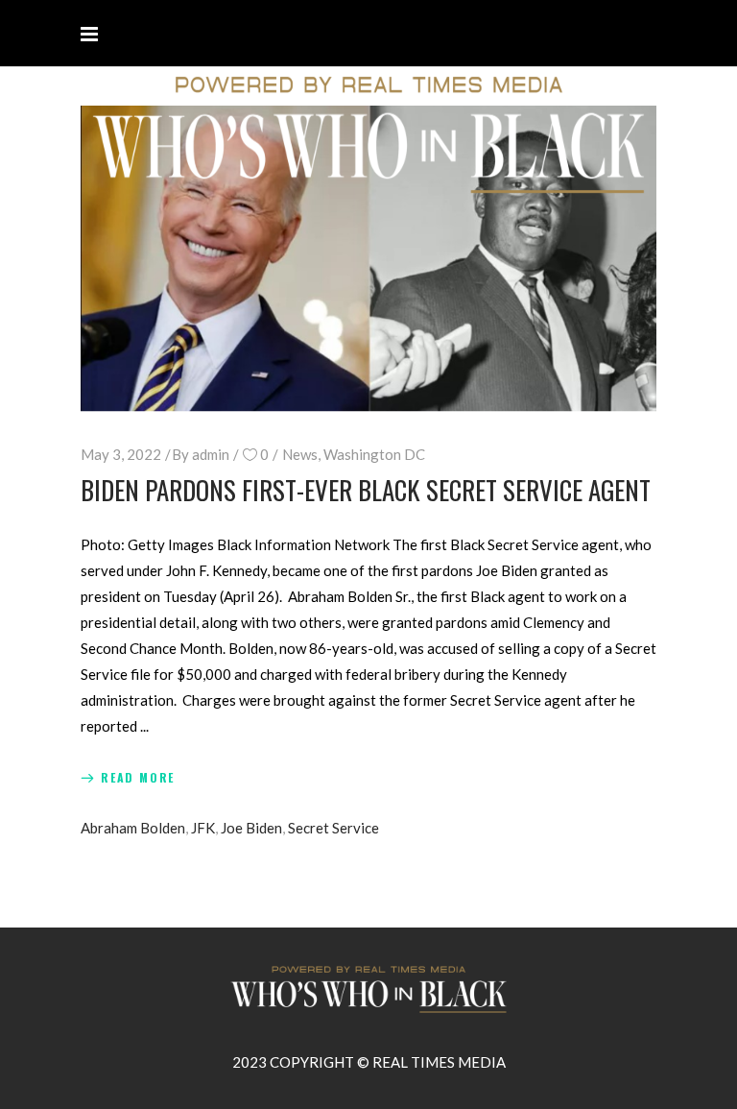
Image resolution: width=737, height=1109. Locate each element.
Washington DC (374, 454)
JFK (203, 827)
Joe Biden (251, 827)
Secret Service (333, 827)
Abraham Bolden (133, 827)
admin (210, 454)
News (300, 454)
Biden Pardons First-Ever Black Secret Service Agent (366, 489)
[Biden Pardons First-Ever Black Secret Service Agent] (368, 259)
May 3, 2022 (121, 454)
